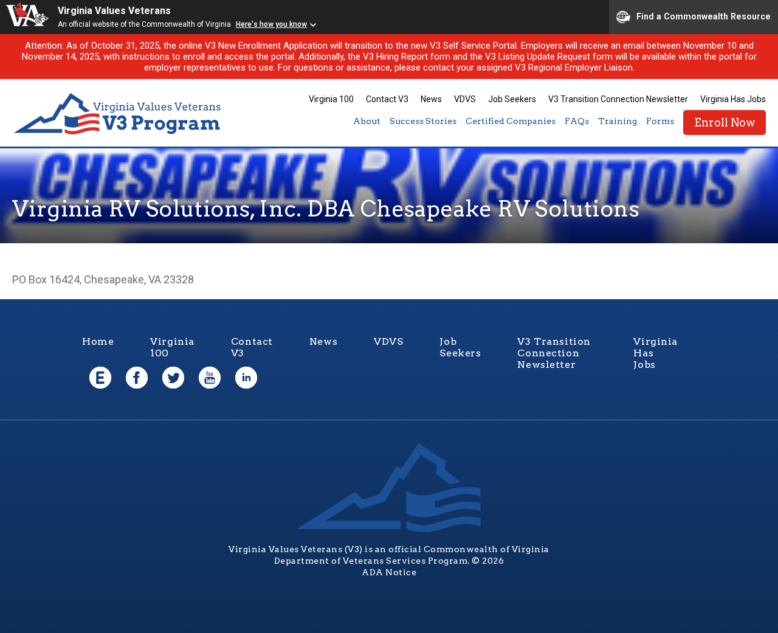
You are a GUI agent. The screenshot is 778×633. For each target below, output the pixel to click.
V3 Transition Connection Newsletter (618, 99)
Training (617, 121)
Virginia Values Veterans (114, 10)
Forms (660, 121)
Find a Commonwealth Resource (703, 16)
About (366, 121)
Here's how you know (271, 24)
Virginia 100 (331, 99)
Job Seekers (512, 99)
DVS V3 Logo (118, 114)
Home (98, 341)
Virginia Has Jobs (733, 99)
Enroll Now (724, 122)
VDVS (465, 99)
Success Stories (423, 121)
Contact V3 (387, 99)
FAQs (577, 121)
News (431, 99)
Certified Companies (511, 121)
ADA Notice (389, 572)
